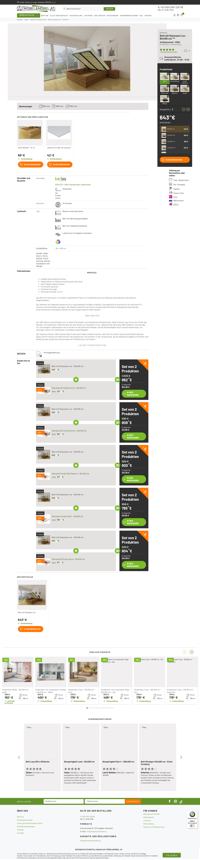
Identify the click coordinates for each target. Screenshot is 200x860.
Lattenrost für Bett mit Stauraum (59, 147)
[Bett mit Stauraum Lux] (32, 595)
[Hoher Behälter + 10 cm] (30, 132)
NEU (141, 16)
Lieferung (147, 820)
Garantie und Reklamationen (154, 827)
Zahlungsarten (148, 817)
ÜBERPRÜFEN (133, 801)
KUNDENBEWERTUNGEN (129, 16)
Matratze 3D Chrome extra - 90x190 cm (69, 430)
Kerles (163, 32)
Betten (26, 20)
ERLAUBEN (171, 855)
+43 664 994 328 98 (171, 7)
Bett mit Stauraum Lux (26, 612)
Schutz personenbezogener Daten (30, 823)
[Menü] (196, 811)
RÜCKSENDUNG (113, 16)
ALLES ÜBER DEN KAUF (59, 16)
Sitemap (20, 830)
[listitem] (174, 129)
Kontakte (20, 833)
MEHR (54, 2)
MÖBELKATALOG (26, 15)
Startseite (20, 20)
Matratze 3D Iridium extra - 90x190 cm (69, 388)
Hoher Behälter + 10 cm (26, 147)
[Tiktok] (181, 801)
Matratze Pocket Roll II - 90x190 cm (67, 516)
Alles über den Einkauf (151, 814)
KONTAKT (148, 16)
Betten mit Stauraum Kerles (38, 20)
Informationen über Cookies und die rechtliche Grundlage (125, 853)
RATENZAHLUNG (76, 16)
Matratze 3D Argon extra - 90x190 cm (68, 559)
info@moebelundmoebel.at (96, 831)
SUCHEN (109, 9)
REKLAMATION (99, 16)
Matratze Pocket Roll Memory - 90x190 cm (70, 473)
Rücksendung (148, 824)
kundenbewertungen (24, 820)
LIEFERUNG (88, 16)
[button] (191, 652)
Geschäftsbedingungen (26, 826)
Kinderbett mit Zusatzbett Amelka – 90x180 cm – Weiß (50, 690)
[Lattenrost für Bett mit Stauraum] (59, 132)
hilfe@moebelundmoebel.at (90, 841)
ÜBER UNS (45, 16)
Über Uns (20, 817)
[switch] (192, 825)
